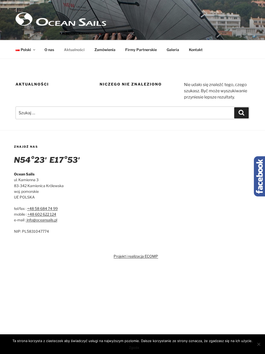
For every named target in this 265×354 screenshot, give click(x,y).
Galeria (173, 49)
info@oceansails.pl (41, 220)
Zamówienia (104, 49)
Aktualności (74, 49)
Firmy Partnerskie (141, 49)
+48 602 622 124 (41, 214)
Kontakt (196, 49)
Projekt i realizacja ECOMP (136, 256)
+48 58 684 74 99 (42, 208)
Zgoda (134, 347)
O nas (49, 49)
